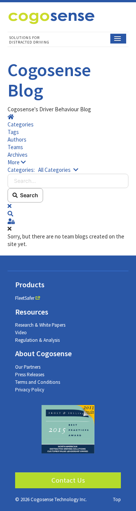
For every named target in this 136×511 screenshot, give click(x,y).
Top (117, 499)
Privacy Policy (29, 389)
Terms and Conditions (37, 382)
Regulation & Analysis (37, 340)
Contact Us (68, 480)
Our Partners (27, 367)
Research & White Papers (40, 325)
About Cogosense (43, 353)
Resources (31, 311)
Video (21, 332)
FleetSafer (24, 298)
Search (28, 195)
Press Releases (29, 374)
